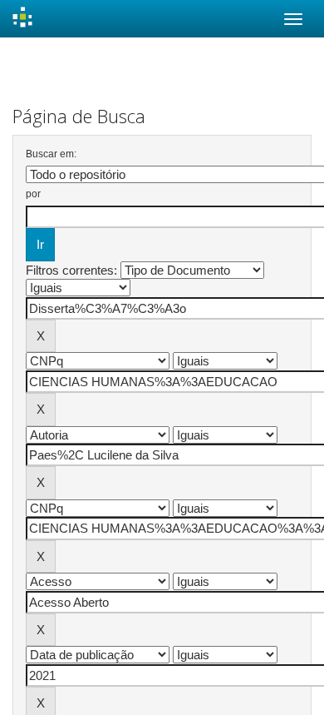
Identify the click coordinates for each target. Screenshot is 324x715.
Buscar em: (51, 154)
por (33, 194)
